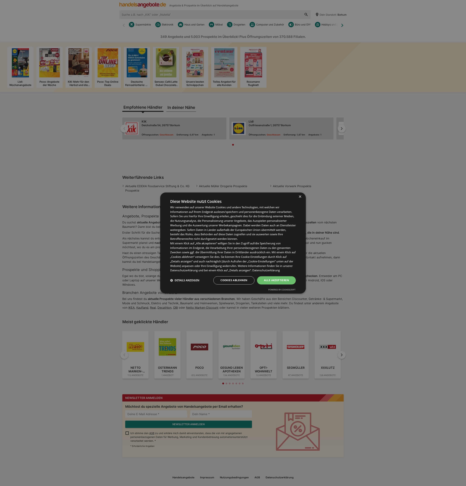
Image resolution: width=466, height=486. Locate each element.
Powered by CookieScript (281, 289)
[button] (184, 280)
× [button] (300, 196)
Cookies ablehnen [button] (233, 280)
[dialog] (233, 243)
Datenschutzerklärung (266, 270)
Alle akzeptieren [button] (276, 280)
